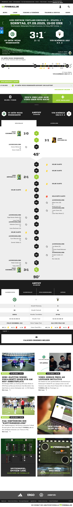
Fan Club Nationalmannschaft (27, 1)
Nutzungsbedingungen (24, 501)
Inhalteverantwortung (42, 501)
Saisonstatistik (10, 292)
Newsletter (50, 1)
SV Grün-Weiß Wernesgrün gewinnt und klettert (34, 85)
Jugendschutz (33, 501)
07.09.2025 (4, 85)
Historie (62, 292)
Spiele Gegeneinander (45, 292)
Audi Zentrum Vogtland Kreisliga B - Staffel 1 (35, 20)
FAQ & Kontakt (43, 1)
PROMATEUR (5, 1)
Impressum (3, 501)
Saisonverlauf (27, 292)
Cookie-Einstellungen (53, 501)
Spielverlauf (19, 123)
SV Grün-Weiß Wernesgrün (12, 42)
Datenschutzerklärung (13, 501)
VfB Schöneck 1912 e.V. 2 (60, 42)
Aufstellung (54, 123)
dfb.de (10, 1)
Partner (37, 1)
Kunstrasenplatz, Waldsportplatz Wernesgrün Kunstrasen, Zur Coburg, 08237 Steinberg (35, 26)
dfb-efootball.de (16, 1)
